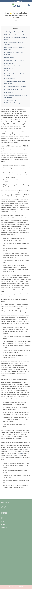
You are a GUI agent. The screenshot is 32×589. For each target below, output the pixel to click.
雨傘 (2, 518)
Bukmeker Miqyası (9, 78)
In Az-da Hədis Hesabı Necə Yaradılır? (15, 86)
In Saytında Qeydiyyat (10, 100)
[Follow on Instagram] (5, 507)
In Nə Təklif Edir (8, 92)
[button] (2, 5)
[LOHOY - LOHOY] (16, 5)
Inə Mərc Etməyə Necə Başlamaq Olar (15, 103)
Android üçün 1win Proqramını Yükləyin (15, 32)
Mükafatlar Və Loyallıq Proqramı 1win (15, 34)
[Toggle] (30, 518)
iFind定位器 (4, 527)
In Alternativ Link (9, 63)
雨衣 (2, 521)
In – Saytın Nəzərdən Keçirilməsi (13, 89)
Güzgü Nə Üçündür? (10, 57)
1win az (21, 453)
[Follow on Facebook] (2, 507)
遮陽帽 (3, 524)
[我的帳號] (26, 5)
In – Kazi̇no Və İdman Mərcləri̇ (12, 71)
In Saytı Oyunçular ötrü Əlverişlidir (14, 60)
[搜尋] (5, 5)
